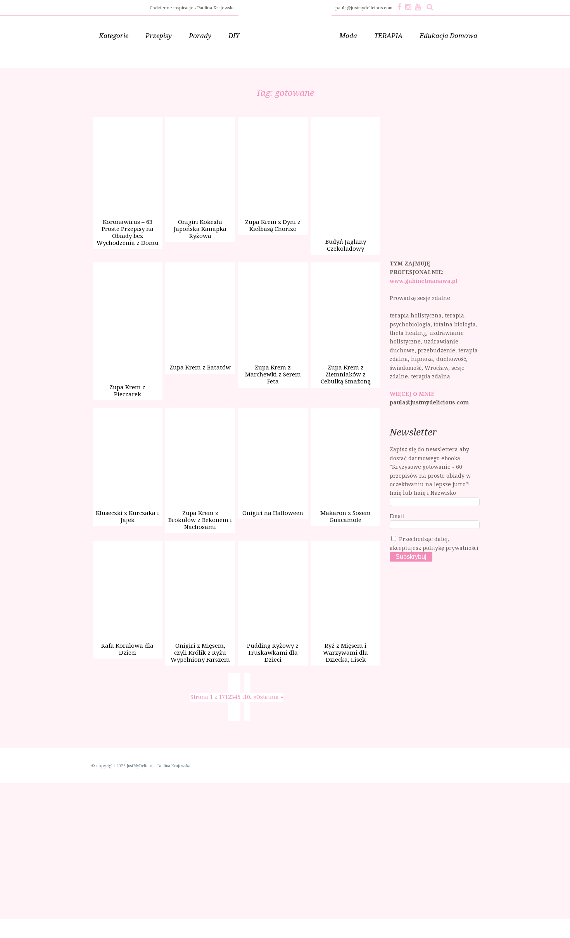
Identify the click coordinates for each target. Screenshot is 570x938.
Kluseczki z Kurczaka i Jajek (127, 516)
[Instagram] (408, 6)
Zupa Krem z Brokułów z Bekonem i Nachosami (200, 520)
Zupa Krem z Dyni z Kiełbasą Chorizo (273, 225)
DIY (234, 35)
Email (397, 516)
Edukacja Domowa (448, 35)
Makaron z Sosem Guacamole (345, 516)
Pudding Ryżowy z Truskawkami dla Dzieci (273, 652)
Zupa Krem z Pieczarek (127, 390)
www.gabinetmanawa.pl (424, 280)
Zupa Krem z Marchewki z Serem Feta (273, 374)
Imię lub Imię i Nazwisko (423, 492)
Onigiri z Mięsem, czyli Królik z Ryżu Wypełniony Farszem (200, 652)
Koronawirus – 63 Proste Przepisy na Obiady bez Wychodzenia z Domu (128, 232)
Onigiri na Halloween (272, 513)
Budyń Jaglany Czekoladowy (345, 245)
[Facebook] (399, 6)
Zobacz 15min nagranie (91, 926)
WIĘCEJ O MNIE (412, 393)
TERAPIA (388, 35)
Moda (348, 35)
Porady (200, 35)
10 (247, 696)
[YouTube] (418, 6)
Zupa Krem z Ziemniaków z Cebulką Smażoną (346, 374)
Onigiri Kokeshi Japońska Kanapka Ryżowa (200, 228)
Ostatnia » (269, 696)
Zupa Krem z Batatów (200, 367)
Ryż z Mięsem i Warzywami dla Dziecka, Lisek (345, 652)
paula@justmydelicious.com (364, 7)
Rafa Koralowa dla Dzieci (127, 649)
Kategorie (113, 35)
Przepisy (158, 35)
